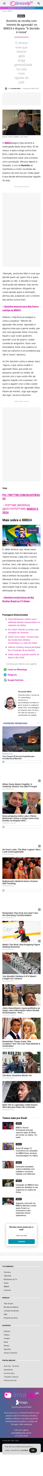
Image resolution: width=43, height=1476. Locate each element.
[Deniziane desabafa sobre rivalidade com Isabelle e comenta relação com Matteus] (8, 1164)
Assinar (21, 1242)
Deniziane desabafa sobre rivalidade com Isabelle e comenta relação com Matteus (25, 1170)
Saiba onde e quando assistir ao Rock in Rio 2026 (23, 656)
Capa (4, 11)
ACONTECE (6, 1325)
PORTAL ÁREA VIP (8, 1360)
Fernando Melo (16, 88)
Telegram (12, 674)
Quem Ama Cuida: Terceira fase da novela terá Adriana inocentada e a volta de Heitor (23, 640)
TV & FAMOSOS (7, 1266)
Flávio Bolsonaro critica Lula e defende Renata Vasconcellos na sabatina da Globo (24, 622)
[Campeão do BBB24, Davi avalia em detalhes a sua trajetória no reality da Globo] (8, 1183)
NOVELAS (5, 1298)
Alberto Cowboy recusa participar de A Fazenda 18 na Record (24, 648)
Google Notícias (15, 680)
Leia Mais (24, 1450)
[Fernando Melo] (6, 88)
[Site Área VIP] (21, 3)
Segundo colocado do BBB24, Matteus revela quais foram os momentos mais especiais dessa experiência (26, 1209)
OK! (33, 1450)
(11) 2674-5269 (21, 1435)
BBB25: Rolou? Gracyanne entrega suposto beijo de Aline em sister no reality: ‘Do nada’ (26, 1132)
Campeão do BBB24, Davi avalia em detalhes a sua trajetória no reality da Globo (27, 1188)
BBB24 (9, 11)
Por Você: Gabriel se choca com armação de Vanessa (23, 631)
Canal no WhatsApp (17, 669)
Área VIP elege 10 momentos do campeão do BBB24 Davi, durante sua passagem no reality (27, 1152)
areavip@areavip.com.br (21, 1433)
